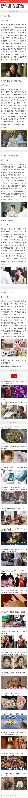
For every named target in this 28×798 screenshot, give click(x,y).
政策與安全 (7, 795)
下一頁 (14, 376)
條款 (11, 795)
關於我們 (2, 795)
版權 (15, 795)
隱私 (13, 795)
